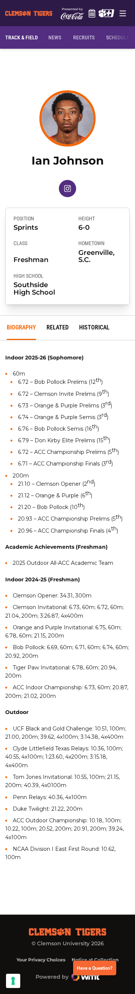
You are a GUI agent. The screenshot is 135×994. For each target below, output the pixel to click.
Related (57, 327)
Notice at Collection (95, 960)
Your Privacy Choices (40, 960)
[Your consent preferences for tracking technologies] (13, 981)
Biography (21, 327)
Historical (94, 327)
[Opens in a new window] (106, 13)
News (54, 37)
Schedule (91, 13)
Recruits (85, 37)
